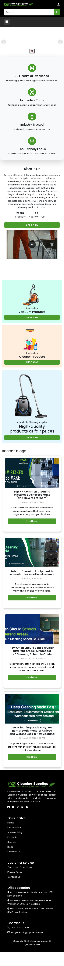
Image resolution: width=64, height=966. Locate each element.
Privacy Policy (14, 885)
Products (12, 850)
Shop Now (32, 238)
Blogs (10, 860)
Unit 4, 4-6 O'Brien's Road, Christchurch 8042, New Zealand (30, 924)
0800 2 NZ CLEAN (20, 941)
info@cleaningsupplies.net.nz (27, 945)
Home (10, 836)
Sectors (11, 855)
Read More (32, 534)
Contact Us (13, 865)
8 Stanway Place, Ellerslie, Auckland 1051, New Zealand (30, 907)
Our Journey (14, 841)
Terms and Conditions (19, 880)
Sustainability (14, 846)
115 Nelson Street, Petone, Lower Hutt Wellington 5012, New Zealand (29, 916)
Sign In (58, 4)
